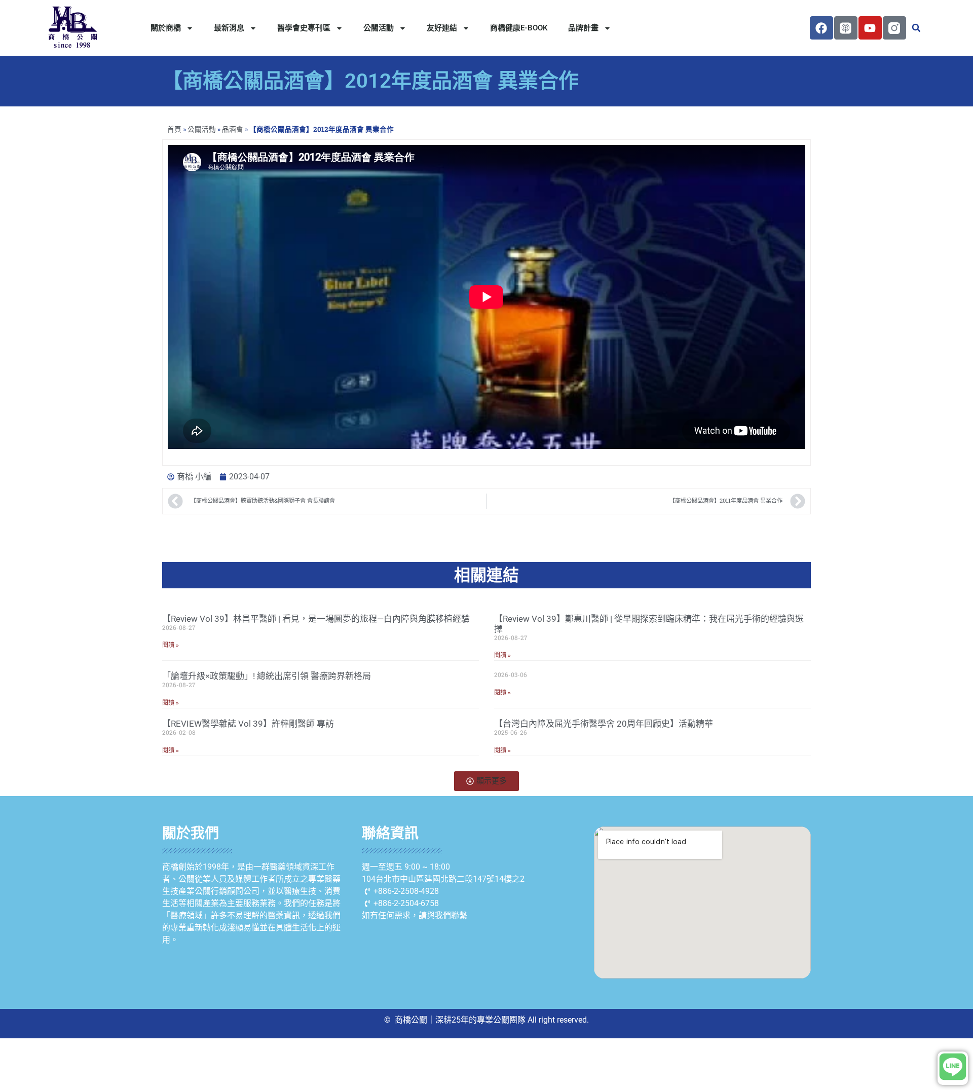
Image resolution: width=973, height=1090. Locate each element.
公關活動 (378, 27)
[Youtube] (870, 28)
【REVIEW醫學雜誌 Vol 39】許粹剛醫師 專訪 (248, 724)
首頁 (174, 129)
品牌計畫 (583, 27)
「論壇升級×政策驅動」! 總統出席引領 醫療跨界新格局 (266, 676)
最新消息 (229, 27)
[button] (916, 27)
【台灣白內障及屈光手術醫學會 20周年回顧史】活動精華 (603, 724)
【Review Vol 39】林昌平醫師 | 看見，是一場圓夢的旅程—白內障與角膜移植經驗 (316, 619)
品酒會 (232, 129)
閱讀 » (170, 645)
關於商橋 (166, 27)
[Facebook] (821, 28)
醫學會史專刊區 (303, 27)
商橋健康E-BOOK (519, 27)
